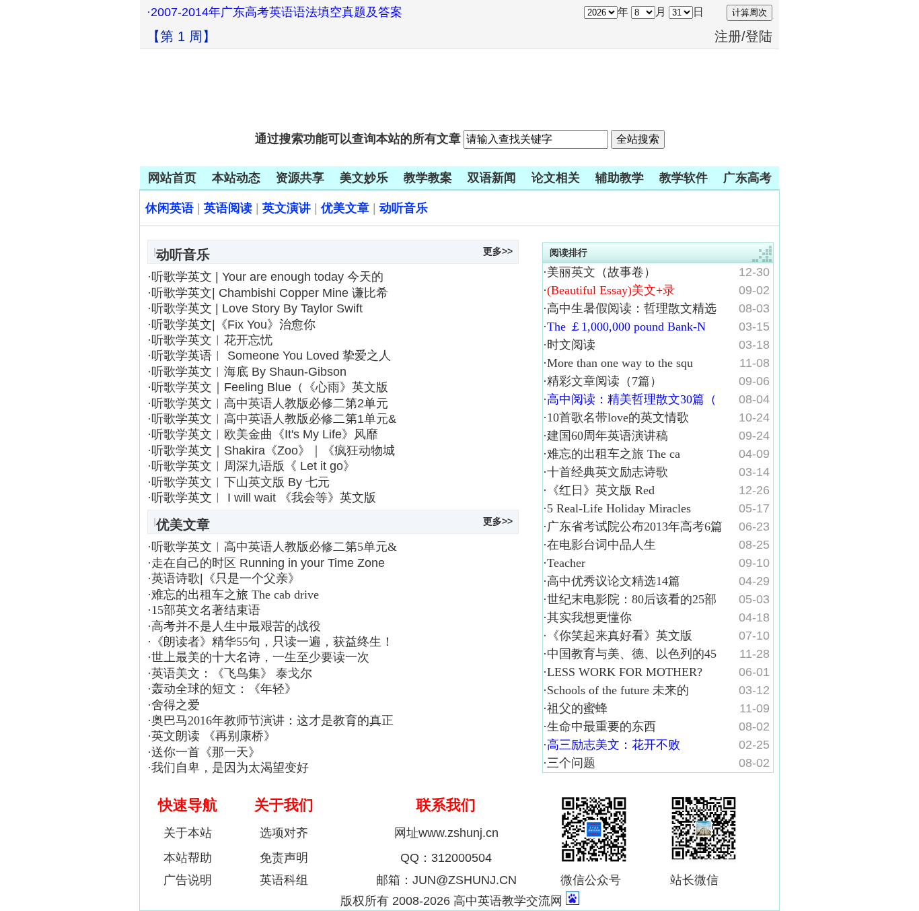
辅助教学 (619, 177)
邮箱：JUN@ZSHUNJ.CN (446, 880)
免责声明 (284, 858)
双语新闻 (492, 177)
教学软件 (683, 177)
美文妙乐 (364, 177)
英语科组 (284, 880)
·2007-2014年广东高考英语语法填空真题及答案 (274, 12)
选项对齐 (284, 833)
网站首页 (172, 177)
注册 (727, 36)
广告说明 (187, 880)
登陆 (758, 36)
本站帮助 (187, 858)
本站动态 (236, 177)
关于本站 (187, 833)
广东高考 (747, 177)
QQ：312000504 (446, 858)
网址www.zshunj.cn (446, 833)
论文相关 (555, 177)
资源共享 (300, 177)
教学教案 (428, 177)
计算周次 (749, 12)
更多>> (498, 251)
